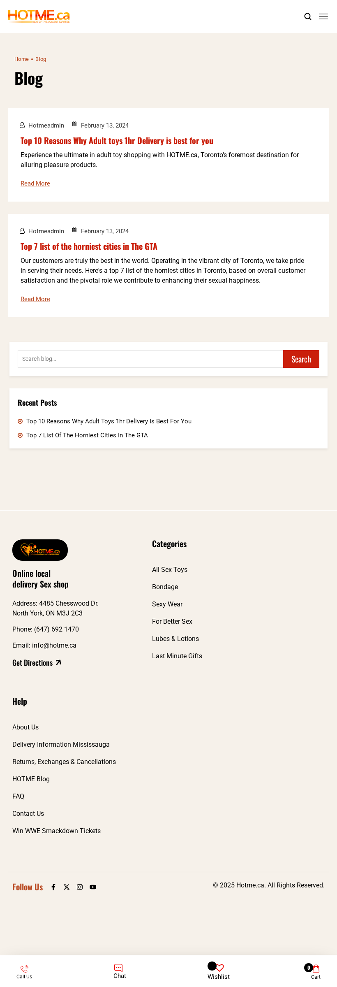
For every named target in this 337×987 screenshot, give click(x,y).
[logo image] (39, 16)
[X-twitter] (66, 887)
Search (301, 359)
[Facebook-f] (53, 887)
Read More (35, 183)
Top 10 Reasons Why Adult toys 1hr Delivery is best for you (117, 140)
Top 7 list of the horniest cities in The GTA (89, 246)
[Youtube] (92, 887)
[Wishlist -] (219, 964)
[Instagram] (79, 887)
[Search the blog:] (150, 359)
